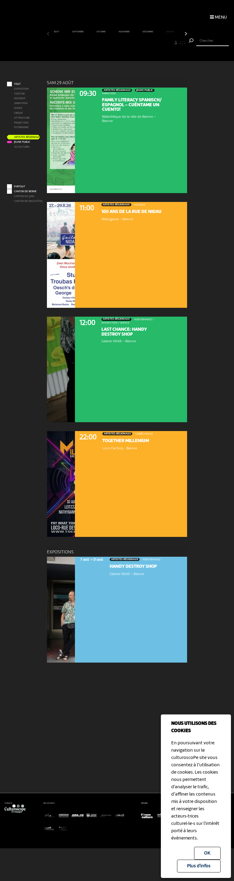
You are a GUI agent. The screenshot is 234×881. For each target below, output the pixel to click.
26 (162, 43)
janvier (170, 32)
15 (112, 43)
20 (135, 43)
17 (121, 43)
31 (185, 43)
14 (108, 43)
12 (99, 43)
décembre (148, 32)
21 (139, 43)
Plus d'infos (199, 866)
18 (126, 43)
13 (103, 43)
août (57, 32)
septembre (78, 32)
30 (180, 43)
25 (158, 43)
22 (144, 43)
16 (117, 43)
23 (149, 43)
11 (94, 43)
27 (167, 43)
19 (131, 43)
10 (90, 43)
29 (176, 43)
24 (153, 43)
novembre (124, 32)
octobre (101, 32)
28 (171, 43)
